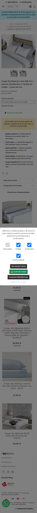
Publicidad (29, 249)
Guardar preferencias (18, 277)
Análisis (18, 249)
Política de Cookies (18, 282)
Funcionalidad (18, 260)
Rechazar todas (19, 266)
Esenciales (7, 249)
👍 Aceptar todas (18, 272)
